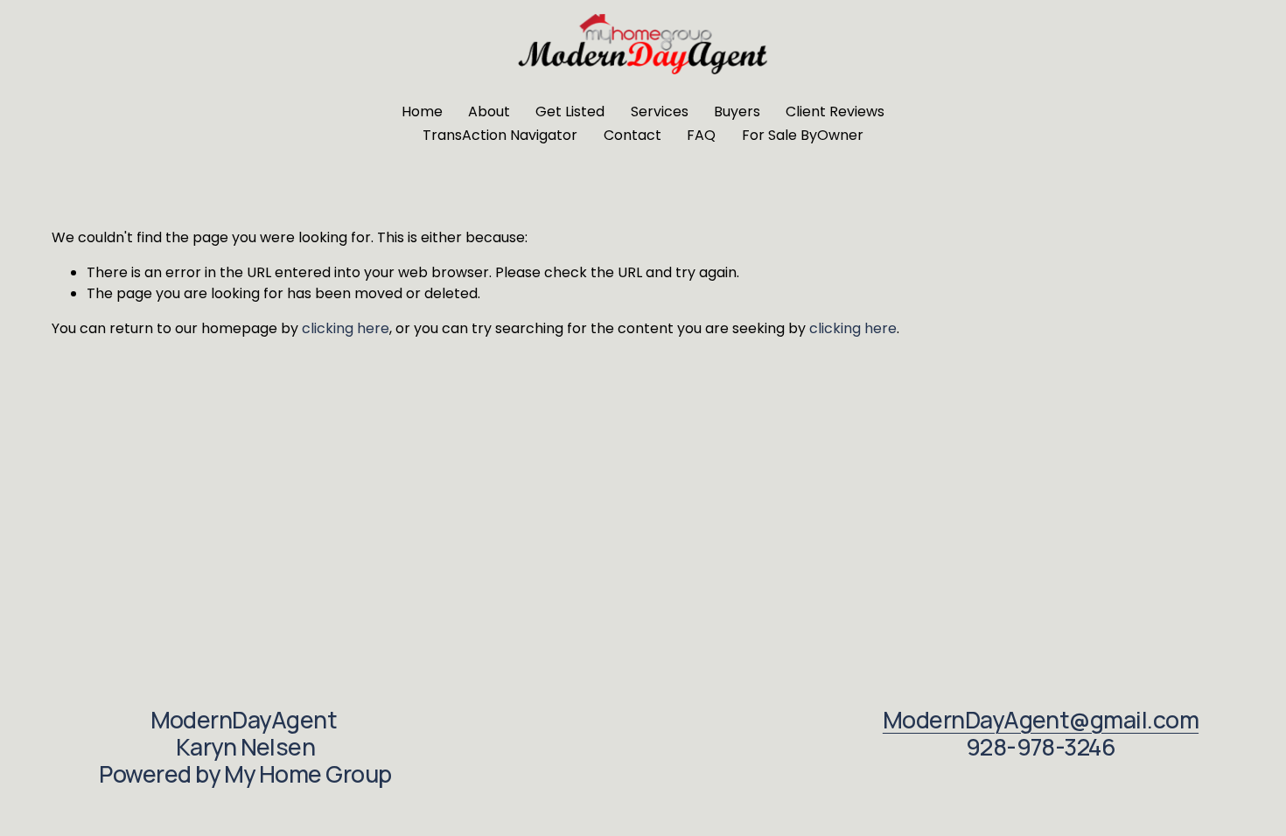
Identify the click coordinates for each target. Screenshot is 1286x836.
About (489, 111)
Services (659, 111)
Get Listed (570, 111)
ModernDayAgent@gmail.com (1041, 720)
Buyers (737, 111)
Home (422, 111)
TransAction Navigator (500, 135)
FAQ (701, 135)
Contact (632, 135)
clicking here (345, 328)
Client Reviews (835, 111)
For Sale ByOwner (802, 135)
